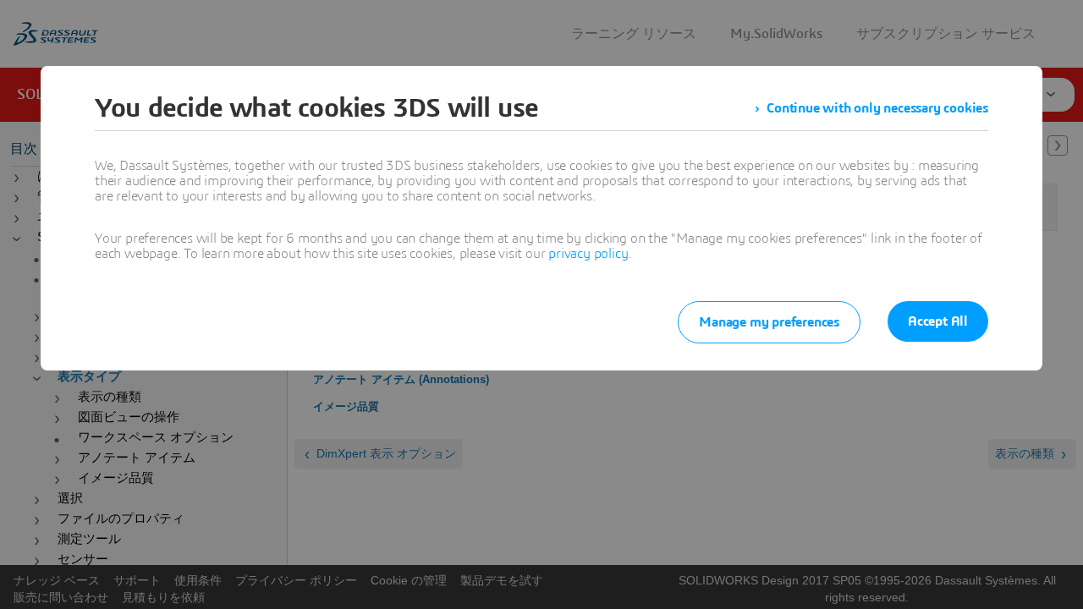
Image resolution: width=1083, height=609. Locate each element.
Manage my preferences (769, 322)
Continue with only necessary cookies (877, 108)
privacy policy (588, 254)
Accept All (938, 321)
